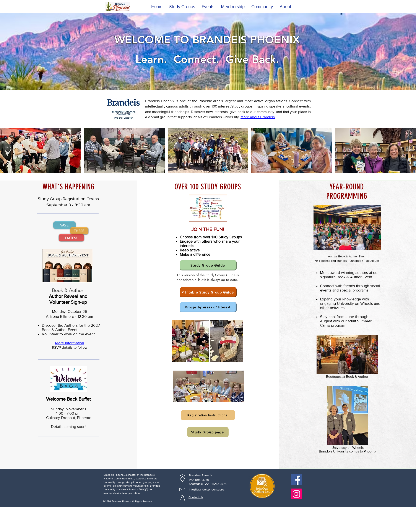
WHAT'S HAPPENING (68, 186)
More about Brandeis (257, 117)
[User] (182, 498)
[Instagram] (296, 494)
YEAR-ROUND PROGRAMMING (346, 191)
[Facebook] (296, 479)
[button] (285, 6)
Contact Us (195, 497)
